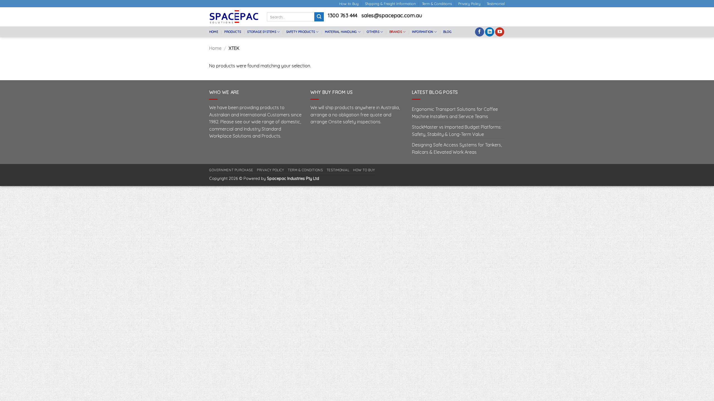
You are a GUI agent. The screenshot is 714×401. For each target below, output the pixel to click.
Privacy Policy (469, 3)
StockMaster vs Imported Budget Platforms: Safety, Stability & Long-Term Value (456, 130)
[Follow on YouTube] (499, 32)
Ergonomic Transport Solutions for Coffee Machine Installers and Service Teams (455, 112)
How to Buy (349, 3)
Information (422, 32)
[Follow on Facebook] (479, 32)
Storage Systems (261, 32)
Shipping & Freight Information (390, 3)
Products (232, 32)
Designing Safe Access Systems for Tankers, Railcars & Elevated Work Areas (457, 148)
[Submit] (319, 17)
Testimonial (496, 3)
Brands (395, 32)
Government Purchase (231, 170)
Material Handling (341, 32)
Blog (447, 32)
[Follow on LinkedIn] (489, 32)
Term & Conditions (437, 3)
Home (213, 32)
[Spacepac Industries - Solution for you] (234, 17)
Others (373, 32)
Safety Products (300, 32)
